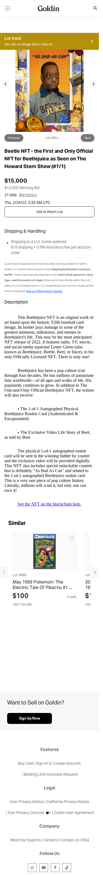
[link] (8, 8)
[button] (92, 8)
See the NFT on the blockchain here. (49, 504)
